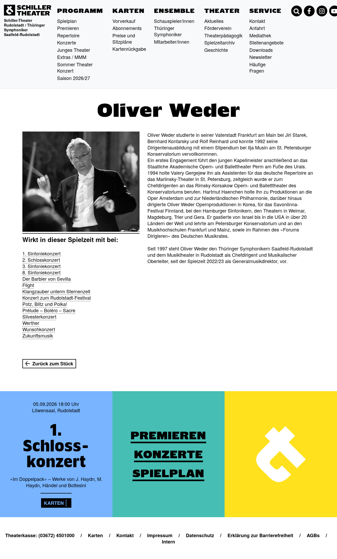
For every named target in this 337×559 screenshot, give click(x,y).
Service (265, 11)
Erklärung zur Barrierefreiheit (260, 535)
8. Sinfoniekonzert (41, 272)
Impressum (159, 535)
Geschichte (216, 49)
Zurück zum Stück (52, 363)
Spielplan (67, 20)
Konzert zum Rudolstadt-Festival (56, 297)
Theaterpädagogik (223, 35)
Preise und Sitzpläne (123, 38)
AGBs (313, 535)
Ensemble (174, 11)
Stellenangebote (266, 42)
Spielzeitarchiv (219, 42)
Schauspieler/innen (174, 20)
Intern (168, 541)
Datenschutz (200, 535)
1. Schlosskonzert (56, 445)
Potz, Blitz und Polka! (44, 303)
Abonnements (127, 27)
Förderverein (217, 27)
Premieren (68, 27)
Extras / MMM (71, 56)
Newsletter (260, 56)
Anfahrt (257, 27)
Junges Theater (73, 49)
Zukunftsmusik (37, 335)
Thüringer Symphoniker (168, 31)
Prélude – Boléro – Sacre (48, 310)
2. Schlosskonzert (41, 259)
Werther (30, 322)
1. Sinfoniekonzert (41, 253)
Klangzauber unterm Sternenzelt (56, 291)
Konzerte (66, 42)
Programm (80, 11)
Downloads (261, 49)
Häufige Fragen (257, 67)
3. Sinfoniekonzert (41, 266)
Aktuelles (214, 20)
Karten (128, 11)
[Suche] (296, 11)
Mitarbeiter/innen (171, 41)
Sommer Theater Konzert (75, 67)
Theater (222, 11)
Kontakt (257, 20)
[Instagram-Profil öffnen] (321, 11)
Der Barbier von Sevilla (46, 278)
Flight (28, 284)
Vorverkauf (123, 20)
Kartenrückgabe (129, 48)
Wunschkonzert (38, 329)
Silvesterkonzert (39, 316)
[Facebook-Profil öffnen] (309, 11)
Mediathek (260, 35)
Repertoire (68, 35)
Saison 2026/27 (73, 77)
